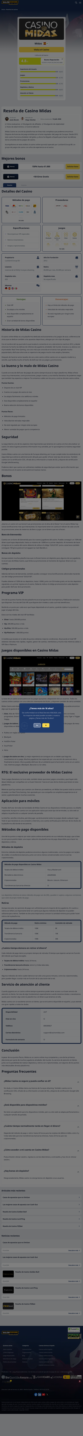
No (37, 725)
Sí (46, 725)
